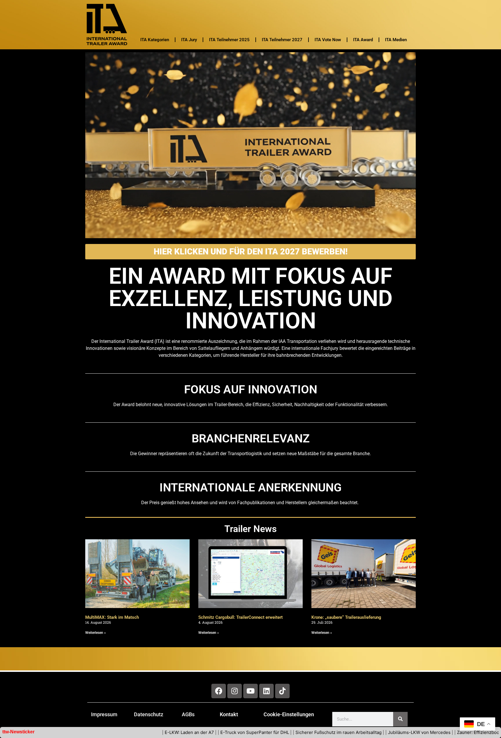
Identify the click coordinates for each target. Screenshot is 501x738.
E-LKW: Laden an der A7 (131, 732)
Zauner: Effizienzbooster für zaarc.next (439, 732)
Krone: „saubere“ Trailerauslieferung (346, 617)
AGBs (188, 714)
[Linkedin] (266, 691)
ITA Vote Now (328, 39)
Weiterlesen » (95, 633)
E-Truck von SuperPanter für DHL (197, 732)
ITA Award (363, 39)
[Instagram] (234, 691)
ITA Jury (189, 39)
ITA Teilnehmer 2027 (282, 39)
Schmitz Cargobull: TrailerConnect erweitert (240, 617)
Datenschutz (148, 714)
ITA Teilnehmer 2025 (229, 39)
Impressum (104, 714)
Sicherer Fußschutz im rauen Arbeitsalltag (281, 732)
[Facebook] (218, 691)
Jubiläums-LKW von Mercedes (361, 732)
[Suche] (400, 719)
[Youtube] (250, 691)
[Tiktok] (282, 691)
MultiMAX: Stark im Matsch (112, 617)
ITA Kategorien (154, 39)
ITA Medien (396, 39)
